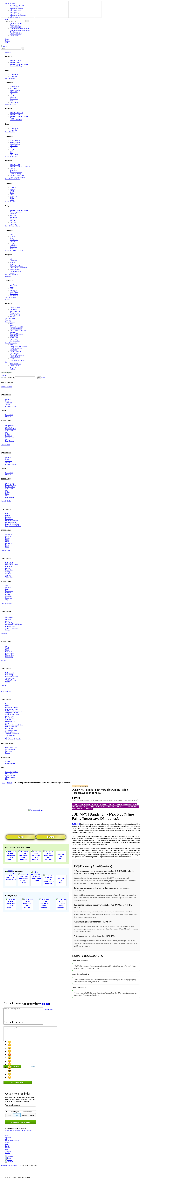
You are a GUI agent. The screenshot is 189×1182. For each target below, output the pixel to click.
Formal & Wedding (16, 66)
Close (43, 377)
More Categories (10, 322)
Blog (6, 779)
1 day (9, 1115)
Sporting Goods (14, 353)
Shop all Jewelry (10, 318)
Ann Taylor (13, 88)
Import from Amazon (16, 9)
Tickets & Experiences (17, 355)
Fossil (11, 288)
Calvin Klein (14, 92)
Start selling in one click (17, 5)
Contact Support (10, 775)
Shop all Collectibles (11, 274)
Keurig (12, 194)
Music (11, 344)
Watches (12, 316)
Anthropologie (14, 86)
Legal (7, 1146)
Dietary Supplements (16, 212)
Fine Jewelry (14, 309)
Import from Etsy (15, 12)
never (32, 1115)
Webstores (8, 1151)
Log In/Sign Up (10, 763)
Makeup (12, 219)
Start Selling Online (11, 772)
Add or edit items (15, 7)
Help (6, 19)
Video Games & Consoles (17, 360)
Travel (12, 358)
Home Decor (14, 170)
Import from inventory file (18, 16)
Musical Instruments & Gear (18, 346)
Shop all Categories (11, 343)
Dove (11, 238)
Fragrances (13, 214)
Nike (11, 100)
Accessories (8, 403)
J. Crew (12, 95)
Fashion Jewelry (15, 308)
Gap (11, 93)
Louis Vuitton (14, 292)
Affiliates (8, 1137)
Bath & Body (9, 563)
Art (11, 259)
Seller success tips (15, 27)
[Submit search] (27, 21)
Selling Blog (9, 1140)
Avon (11, 234)
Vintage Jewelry (14, 313)
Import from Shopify (16, 14)
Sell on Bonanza (10, 3)
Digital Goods (14, 336)
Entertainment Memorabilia (18, 267)
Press (6, 1149)
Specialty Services (15, 351)
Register (7, 41)
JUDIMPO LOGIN (15, 61)
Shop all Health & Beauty (12, 226)
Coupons (8, 320)
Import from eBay (15, 10)
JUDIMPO (8, 52)
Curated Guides (14, 365)
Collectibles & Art (6, 603)
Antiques (12, 262)
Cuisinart (12, 189)
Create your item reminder (20, 1122)
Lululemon (13, 97)
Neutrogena (13, 247)
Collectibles (13, 260)
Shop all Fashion (10, 78)
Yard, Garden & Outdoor (17, 177)
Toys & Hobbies (15, 357)
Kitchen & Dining (15, 173)
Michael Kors (14, 99)
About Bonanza (10, 777)
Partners (7, 1147)
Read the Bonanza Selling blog (19, 28)
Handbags (8, 276)
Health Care (13, 217)
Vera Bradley (14, 295)
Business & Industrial (16, 327)
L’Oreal (12, 243)
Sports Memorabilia (16, 271)
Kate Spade (13, 290)
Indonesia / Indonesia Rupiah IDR (11, 1165)
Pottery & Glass (14, 269)
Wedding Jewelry (15, 315)
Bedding (7, 515)
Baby (11, 323)
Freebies (12, 369)
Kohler (12, 198)
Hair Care (13, 215)
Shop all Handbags (10, 297)
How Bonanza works (16, 32)
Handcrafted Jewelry (16, 311)
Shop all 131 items (61, 880)
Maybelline (13, 245)
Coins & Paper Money (16, 266)
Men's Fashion (5, 445)
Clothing (8, 399)
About (7, 1135)
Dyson (12, 193)
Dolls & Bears (14, 337)
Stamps (12, 273)
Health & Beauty (6, 550)
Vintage (12, 118)
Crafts (11, 264)
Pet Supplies (13, 350)
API (6, 1139)
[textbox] (11, 48)
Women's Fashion (6, 387)
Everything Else (15, 341)
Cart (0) (7, 761)
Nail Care (13, 221)
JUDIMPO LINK (15, 114)
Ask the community (16, 34)
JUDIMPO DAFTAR (16, 62)
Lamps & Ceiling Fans (17, 175)
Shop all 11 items (61, 856)
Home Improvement (16, 172)
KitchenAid (13, 196)
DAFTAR (51, 837)
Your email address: (12, 1105)
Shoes (7, 401)
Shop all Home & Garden (12, 179)
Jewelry (7, 299)
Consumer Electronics (16, 334)
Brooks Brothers (15, 144)
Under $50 (14, 76)
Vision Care (13, 224)
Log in (7, 39)
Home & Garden (6, 501)
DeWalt (12, 191)
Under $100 (14, 74)
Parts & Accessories (16, 348)
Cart (6, 42)
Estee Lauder (14, 240)
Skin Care (13, 222)
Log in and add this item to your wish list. (19, 1130)
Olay (11, 248)
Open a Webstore (15, 17)
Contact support (14, 25)
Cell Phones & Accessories (18, 330)
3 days (16, 1115)
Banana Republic (15, 90)
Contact (7, 1142)
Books (11, 325)
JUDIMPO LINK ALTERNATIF (20, 64)
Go (39, 377)
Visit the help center (16, 23)
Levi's (11, 151)
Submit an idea (14, 35)
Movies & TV (14, 339)
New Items (13, 367)
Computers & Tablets (11, 713)
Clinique (12, 236)
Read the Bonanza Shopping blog (20, 30)
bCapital (7, 1153)
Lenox (12, 200)
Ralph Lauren (14, 102)
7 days (24, 1115)
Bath (6, 513)
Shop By (8, 362)
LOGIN (21, 837)
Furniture (12, 168)
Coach (11, 287)
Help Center (9, 773)
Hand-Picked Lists (15, 364)
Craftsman (13, 187)
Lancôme (12, 241)
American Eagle (15, 140)
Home (3, 782)
